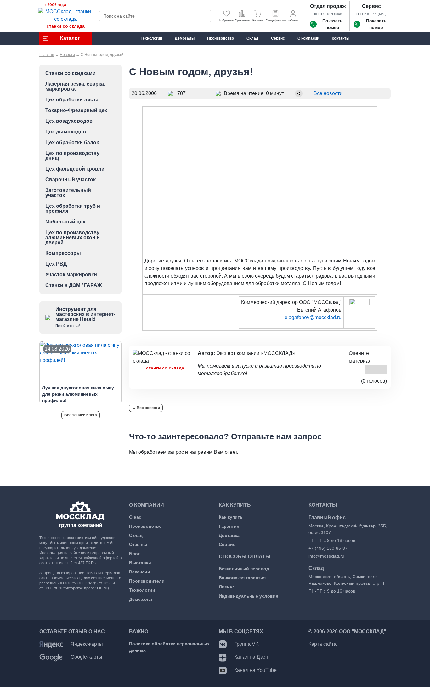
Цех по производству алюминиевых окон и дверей (72, 237)
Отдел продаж (328, 6)
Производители (147, 580)
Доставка (229, 535)
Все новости (328, 93)
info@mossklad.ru (326, 556)
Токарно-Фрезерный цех (76, 110)
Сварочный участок (70, 179)
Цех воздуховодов (69, 121)
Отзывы (138, 544)
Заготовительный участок (68, 193)
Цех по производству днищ (72, 156)
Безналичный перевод (244, 568)
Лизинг (226, 586)
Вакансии (139, 571)
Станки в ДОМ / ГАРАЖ (73, 285)
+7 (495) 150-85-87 (328, 548)
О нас (135, 517)
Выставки (140, 562)
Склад (136, 535)
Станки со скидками (70, 73)
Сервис (371, 6)
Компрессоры (63, 253)
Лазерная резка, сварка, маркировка (75, 87)
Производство (145, 526)
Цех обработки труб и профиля (72, 209)
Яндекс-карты (87, 644)
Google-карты (86, 657)
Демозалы (140, 599)
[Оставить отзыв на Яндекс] (51, 644)
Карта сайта (322, 644)
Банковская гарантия (242, 577)
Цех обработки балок (72, 142)
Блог (134, 553)
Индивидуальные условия (248, 596)
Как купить (231, 517)
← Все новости (146, 408)
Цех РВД (56, 264)
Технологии (142, 590)
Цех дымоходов (65, 131)
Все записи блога (80, 415)
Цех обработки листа (72, 99)
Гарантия (229, 526)
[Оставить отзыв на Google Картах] (51, 657)
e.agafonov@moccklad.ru (313, 317)
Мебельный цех (65, 221)
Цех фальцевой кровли (75, 169)
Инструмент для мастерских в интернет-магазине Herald (85, 317)
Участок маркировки (71, 274)
